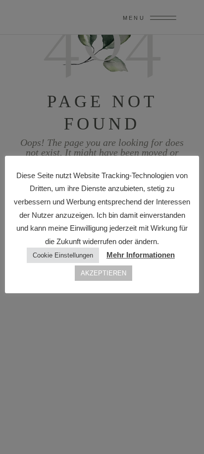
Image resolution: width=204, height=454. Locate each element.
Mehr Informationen (140, 255)
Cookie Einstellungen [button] (63, 255)
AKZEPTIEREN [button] (103, 273)
